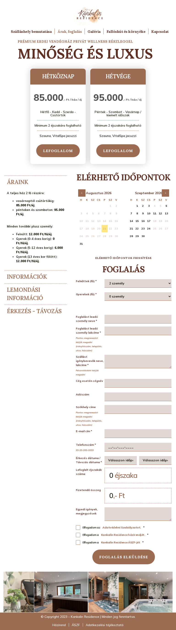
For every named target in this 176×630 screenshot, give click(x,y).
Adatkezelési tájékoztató (105, 625)
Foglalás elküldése (123, 557)
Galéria (94, 31)
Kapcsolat (160, 31)
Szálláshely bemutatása (31, 31)
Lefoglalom (58, 150)
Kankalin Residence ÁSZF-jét (120, 542)
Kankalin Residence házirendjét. (123, 534)
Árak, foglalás (70, 31)
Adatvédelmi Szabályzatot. (121, 527)
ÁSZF (76, 625)
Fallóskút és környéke (126, 31)
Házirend (59, 625)
